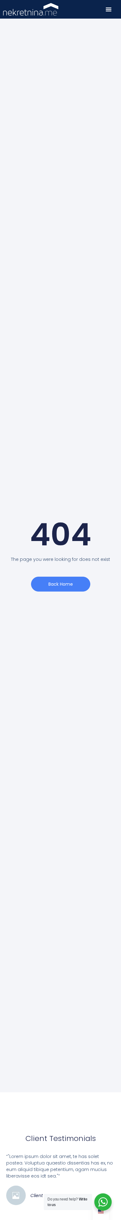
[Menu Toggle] (108, 9)
